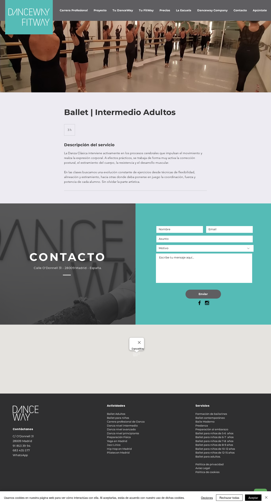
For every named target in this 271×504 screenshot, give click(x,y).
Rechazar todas (229, 498)
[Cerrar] (266, 497)
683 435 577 (21, 450)
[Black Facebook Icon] (199, 303)
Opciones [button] (207, 498)
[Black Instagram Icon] (207, 303)
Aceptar (253, 498)
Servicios (202, 406)
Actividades (116, 406)
